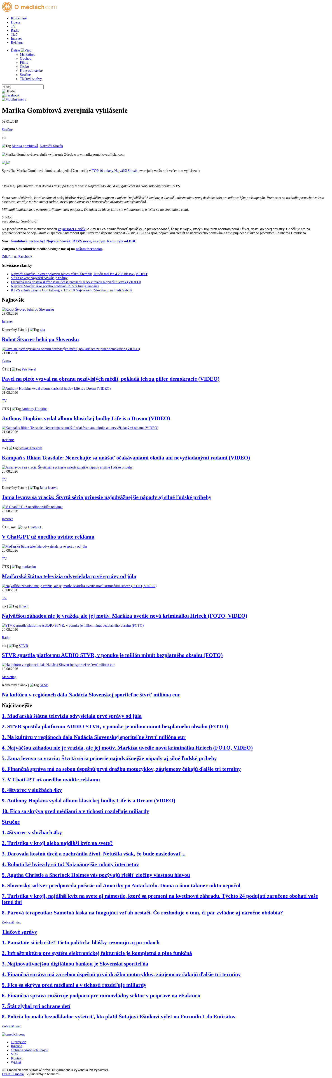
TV (13, 26)
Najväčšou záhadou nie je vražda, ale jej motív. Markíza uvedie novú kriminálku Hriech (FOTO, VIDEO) (124, 616)
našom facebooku (89, 249)
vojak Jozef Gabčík (71, 229)
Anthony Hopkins (34, 409)
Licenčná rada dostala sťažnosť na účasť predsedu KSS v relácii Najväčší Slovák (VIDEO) (76, 282)
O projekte (18, 1042)
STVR (23, 646)
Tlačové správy (31, 79)
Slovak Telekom (30, 448)
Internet (16, 38)
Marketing (27, 54)
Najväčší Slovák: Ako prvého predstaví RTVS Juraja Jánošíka (55, 286)
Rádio (15, 30)
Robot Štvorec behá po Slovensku (40, 339)
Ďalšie (16, 50)
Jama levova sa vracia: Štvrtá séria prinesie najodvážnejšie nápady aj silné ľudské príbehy (106, 497)
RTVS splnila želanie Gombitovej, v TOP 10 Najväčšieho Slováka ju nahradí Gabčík (71, 290)
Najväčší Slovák (51, 146)
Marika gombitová (25, 146)
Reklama (17, 43)
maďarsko (29, 567)
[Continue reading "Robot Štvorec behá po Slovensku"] (28, 309)
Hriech (23, 606)
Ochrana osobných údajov (29, 1050)
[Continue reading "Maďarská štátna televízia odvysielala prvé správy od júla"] (44, 546)
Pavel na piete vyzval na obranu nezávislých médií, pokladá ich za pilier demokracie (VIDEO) (111, 379)
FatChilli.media (13, 1074)
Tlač (14, 34)
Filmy (24, 62)
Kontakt (16, 1058)
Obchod (25, 58)
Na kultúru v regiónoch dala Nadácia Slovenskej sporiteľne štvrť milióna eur (91, 695)
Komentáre (19, 18)
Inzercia (16, 1046)
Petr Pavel (29, 369)
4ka (42, 330)
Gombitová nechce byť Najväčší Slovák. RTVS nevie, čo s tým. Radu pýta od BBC (74, 241)
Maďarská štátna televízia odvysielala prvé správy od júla (69, 576)
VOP (14, 1054)
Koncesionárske (31, 71)
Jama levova (48, 488)
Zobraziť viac (11, 922)
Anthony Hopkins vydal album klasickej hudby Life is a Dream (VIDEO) (86, 418)
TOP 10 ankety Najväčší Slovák (115, 171)
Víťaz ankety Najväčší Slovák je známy (39, 278)
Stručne (25, 75)
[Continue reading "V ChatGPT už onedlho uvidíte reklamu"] (32, 507)
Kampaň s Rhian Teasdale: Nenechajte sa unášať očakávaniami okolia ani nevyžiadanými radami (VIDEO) (126, 458)
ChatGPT (35, 527)
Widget (16, 1062)
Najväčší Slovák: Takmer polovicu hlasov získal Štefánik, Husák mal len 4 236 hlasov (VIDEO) (79, 274)
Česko (24, 66)
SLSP (44, 685)
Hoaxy (16, 22)
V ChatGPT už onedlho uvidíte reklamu (48, 537)
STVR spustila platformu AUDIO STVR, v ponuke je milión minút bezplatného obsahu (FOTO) (112, 655)
